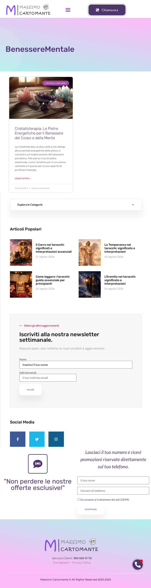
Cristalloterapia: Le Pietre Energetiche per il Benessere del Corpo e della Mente (39, 133)
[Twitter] (37, 439)
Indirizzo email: (28, 372)
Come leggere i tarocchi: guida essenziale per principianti (53, 280)
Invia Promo (91, 509)
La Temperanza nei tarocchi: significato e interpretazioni (119, 248)
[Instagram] (56, 439)
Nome (22, 359)
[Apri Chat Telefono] (138, 565)
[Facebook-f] (17, 439)
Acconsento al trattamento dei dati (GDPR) (104, 499)
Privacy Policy (81, 562)
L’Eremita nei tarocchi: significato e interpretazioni (120, 280)
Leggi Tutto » (22, 178)
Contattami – (62, 562)
